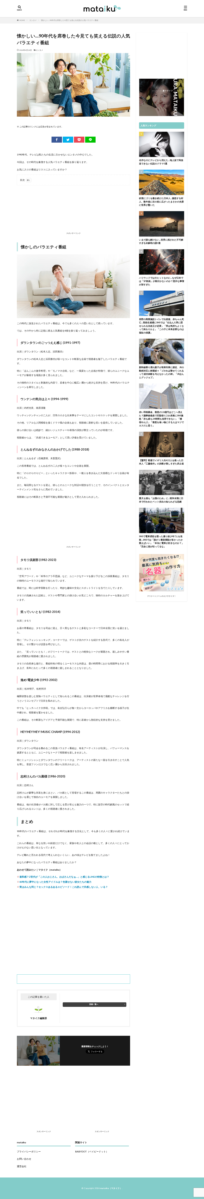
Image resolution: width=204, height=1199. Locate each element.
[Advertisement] (73, 209)
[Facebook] (57, 140)
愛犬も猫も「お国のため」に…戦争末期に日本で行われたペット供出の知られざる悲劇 (161, 500)
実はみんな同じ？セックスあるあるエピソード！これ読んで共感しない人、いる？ (63, 886)
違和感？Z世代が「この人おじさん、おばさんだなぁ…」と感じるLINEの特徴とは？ (64, 876)
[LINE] (90, 140)
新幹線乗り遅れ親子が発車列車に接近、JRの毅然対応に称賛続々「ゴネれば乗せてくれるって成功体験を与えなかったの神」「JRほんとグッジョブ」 (161, 372)
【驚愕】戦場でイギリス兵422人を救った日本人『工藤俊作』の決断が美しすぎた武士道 (161, 462)
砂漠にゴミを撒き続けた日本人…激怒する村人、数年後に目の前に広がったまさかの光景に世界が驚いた (161, 201)
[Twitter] (68, 140)
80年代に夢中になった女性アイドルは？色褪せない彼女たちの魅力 (55, 881)
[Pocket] (79, 140)
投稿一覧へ (93, 1004)
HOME (22, 20)
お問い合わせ (24, 1158)
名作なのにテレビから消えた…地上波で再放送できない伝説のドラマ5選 (161, 162)
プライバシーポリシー (29, 1151)
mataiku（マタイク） (111, 1188)
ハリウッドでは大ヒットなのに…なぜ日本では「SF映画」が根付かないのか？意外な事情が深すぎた (161, 281)
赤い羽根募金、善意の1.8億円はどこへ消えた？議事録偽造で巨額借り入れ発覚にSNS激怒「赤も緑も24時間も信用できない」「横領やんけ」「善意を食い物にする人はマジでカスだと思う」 (161, 419)
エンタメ (33, 20)
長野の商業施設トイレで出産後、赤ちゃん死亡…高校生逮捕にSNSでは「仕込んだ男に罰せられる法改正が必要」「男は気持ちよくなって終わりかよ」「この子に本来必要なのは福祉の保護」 (161, 326)
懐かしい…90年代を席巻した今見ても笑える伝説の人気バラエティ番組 (69, 20)
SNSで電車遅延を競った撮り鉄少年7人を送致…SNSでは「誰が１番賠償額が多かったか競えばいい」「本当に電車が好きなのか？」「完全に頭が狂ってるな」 (161, 541)
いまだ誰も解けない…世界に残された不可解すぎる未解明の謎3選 (161, 241)
